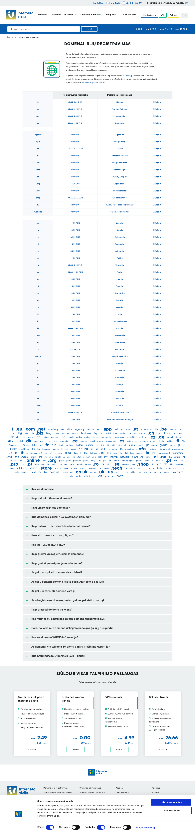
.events (144, 441)
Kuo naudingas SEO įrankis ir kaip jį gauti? (58, 656)
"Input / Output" (119, 177)
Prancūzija (120, 293)
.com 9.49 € (166, 29)
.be (38, 230)
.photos (139, 461)
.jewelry (33, 453)
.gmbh (140, 445)
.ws (93, 476)
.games (89, 445)
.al (93, 429)
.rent (72, 464)
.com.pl (159, 460)
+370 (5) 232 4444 (134, 3)
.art (38, 149)
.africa (69, 429)
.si (38, 391)
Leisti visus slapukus (171, 802)
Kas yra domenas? (42, 489)
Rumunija (119, 377)
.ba (156, 429)
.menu (33, 457)
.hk (33, 449)
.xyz (99, 476)
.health (13, 449)
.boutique (65, 433)
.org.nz (38, 356)
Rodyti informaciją (145, 827)
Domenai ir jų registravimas (55, 788)
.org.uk (93, 472)
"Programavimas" (119, 163)
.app (38, 142)
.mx (99, 457)
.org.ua (65, 472)
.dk (28, 441)
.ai (88, 429)
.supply (74, 468)
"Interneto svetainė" (119, 212)
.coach (71, 437)
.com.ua (38, 405)
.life (86, 453)
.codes (79, 437)
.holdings (46, 449)
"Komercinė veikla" (120, 156)
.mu (94, 457)
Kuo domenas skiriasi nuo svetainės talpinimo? (61, 517)
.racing (54, 464)
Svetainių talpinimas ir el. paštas (57, 793)
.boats (56, 433)
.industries (129, 449)
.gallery (79, 445)
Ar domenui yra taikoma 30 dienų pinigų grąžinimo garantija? (70, 647)
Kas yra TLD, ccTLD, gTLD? (48, 545)
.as (122, 429)
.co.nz (13, 460)
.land (60, 453)
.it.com (95, 437)
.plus (175, 461)
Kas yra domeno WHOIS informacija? (54, 637)
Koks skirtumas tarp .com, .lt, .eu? (52, 535)
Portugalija (119, 370)
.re (60, 464)
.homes (55, 449)
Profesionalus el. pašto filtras (92, 793)
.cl (163, 433)
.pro (38, 191)
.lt (38, 102)
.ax (151, 429)
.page (61, 461)
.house (73, 449)
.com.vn (157, 472)
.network (124, 457)
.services (125, 464)
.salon (108, 464)
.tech (116, 468)
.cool (140, 437)
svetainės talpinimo (90, 83)
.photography (127, 461)
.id (91, 449)
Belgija (119, 230)
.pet (104, 461)
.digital (19, 441)
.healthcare (24, 449)
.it (38, 314)
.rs (102, 464)
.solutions (21, 468)
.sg (133, 464)
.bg (20, 433)
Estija (119, 272)
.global (131, 445)
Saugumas (111, 15)
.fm (40, 445)
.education (64, 441)
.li (81, 453)
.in (121, 449)
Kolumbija (119, 251)
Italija (119, 314)
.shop (37, 198)
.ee (38, 272)
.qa (47, 464)
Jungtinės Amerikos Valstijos (119, 420)
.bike (26, 433)
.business (86, 433)
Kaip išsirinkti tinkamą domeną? (51, 498)
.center (142, 433)
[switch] (76, 827)
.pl (38, 363)
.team (106, 468)
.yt (112, 476)
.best (180, 429)
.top (174, 468)
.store (45, 468)
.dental (170, 437)
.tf (143, 468)
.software (179, 464)
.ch (38, 244)
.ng (141, 457)
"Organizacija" (119, 184)
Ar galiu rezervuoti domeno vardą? (53, 591)
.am (98, 429)
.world (86, 476)
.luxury (139, 453)
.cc (135, 433)
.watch (166, 472)
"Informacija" (119, 170)
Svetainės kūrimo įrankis (90, 788)
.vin (139, 472)
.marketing (178, 453)
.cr (146, 437)
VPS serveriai (129, 15)
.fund (60, 445)
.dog (36, 441)
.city (158, 433)
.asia (128, 429)
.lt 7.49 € (138, 29)
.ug (71, 472)
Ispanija (119, 279)
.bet (13, 433)
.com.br (75, 433)
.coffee (87, 437)
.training (24, 472)
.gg (107, 445)
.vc (121, 472)
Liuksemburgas (120, 321)
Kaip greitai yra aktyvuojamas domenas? (57, 563)
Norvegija (119, 349)
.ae (62, 429)
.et (136, 441)
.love (115, 453)
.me (38, 335)
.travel (33, 472)
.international (164, 449)
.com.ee (83, 441)
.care (115, 433)
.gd (97, 445)
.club (23, 437)
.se (38, 384)
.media (25, 457)
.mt (79, 457)
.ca (101, 433)
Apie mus (156, 788)
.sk (38, 398)
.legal (68, 453)
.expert (153, 441)
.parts (85, 461)
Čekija (120, 258)
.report (88, 464)
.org (38, 184)
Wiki (162, 15)
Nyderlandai (119, 342)
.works (78, 476)
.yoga (106, 476)
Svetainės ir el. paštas (62, 15)
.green (154, 445)
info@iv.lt (115, 3)
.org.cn (31, 437)
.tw (45, 472)
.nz (183, 457)
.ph (110, 461)
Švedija (119, 384)
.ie (96, 449)
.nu (170, 457)
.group (163, 445)
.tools (168, 468)
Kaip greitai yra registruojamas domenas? (57, 554)
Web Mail (173, 15)
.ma (153, 453)
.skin (171, 464)
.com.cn (55, 437)
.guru (180, 445)
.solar (11, 468)
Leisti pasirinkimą (171, 810)
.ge (102, 445)
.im (108, 449)
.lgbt (76, 453)
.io (38, 177)
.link (101, 453)
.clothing (178, 433)
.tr (10, 472)
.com (38, 116)
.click (169, 433)
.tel (138, 468)
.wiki (71, 476)
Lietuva (119, 102)
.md (9, 457)
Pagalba (119, 788)
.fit (19, 445)
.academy (53, 429)
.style (66, 468)
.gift (113, 445)
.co (38, 251)
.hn (38, 449)
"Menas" (120, 149)
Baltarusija (120, 237)
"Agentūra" (119, 135)
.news (135, 457)
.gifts (119, 445)
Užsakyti (32, 750)
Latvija (119, 328)
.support (82, 468)
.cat (129, 433)
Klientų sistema (149, 15)
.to (153, 468)
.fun (53, 445)
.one (20, 460)
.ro (38, 377)
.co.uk (81, 472)
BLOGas (155, 793)
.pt (38, 370)
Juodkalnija (119, 335)
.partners (77, 461)
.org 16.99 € (181, 29)
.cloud (14, 437)
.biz (38, 156)
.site (158, 464)
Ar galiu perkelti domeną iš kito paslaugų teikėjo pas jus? (67, 582)
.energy (100, 441)
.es (38, 279)
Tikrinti (89, 29)
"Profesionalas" (119, 191)
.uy (116, 472)
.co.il (102, 449)
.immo (114, 449)
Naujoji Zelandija (120, 356)
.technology (129, 468)
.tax (100, 468)
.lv (38, 328)
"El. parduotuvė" (119, 198)
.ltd (121, 453)
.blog (48, 433)
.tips (148, 468)
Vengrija (119, 307)
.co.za (119, 476)
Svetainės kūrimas (89, 15)
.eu (38, 109)
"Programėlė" (119, 142)
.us (38, 420)
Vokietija (119, 265)
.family (161, 441)
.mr (73, 457)
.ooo (44, 461)
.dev (38, 163)
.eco (55, 441)
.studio (58, 468)
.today (160, 468)
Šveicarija (119, 244)
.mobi (58, 457)
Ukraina (119, 405)
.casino (123, 433)
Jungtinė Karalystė (120, 412)
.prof (22, 464)
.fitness (26, 445)
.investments (177, 449)
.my (105, 457)
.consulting (131, 437)
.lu (38, 321)
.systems (92, 468)
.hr (80, 449)
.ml (46, 457)
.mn (51, 457)
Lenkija (119, 363)
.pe (99, 460)
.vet (126, 472)
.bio (32, 433)
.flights (34, 445)
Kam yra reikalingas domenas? (50, 508)
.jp (40, 453)
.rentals (79, 464)
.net (38, 123)
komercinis (120, 116)
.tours (181, 468)
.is (16, 453)
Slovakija (119, 398)
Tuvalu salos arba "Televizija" (120, 205)
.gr (38, 300)
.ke (46, 453)
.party (92, 461)
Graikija (119, 300)
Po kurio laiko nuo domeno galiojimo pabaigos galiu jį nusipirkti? (72, 628)
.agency (38, 135)
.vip (145, 472)
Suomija (119, 286)
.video (133, 472)
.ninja (148, 457)
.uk (38, 412)
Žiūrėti (156, 102)
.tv (38, 205)
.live (109, 453)
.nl (38, 342)
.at (38, 223)
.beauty (172, 429)
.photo (116, 461)
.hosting (64, 449)
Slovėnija (119, 391)
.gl (125, 445)
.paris (68, 461)
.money (66, 457)
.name (114, 457)
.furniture (69, 445)
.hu (38, 307)
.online (32, 460)
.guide (172, 445)
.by (38, 237)
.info (38, 170)
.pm (181, 461)
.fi (38, 286)
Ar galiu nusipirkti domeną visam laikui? (56, 572)
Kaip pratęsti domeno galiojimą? (52, 610)
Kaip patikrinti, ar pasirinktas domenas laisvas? (61, 526)
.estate (130, 441)
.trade (16, 472)
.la (55, 453)
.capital (107, 433)
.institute (152, 449)
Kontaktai (98, 3)
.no (38, 349)
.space (33, 468)
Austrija (119, 223)
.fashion (169, 441)
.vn (150, 472)
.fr (38, 293)
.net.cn (45, 437)
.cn (38, 437)
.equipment (111, 441)
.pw (42, 464)
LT (183, 15)
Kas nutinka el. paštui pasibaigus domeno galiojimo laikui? (68, 619)
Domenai (42, 15)
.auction (144, 429)
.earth (43, 441)
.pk (152, 461)
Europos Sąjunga (119, 109)
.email (92, 441)
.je (27, 453)
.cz (38, 258)
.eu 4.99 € (151, 29)
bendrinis (119, 123)
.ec (49, 441)
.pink (147, 461)
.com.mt (86, 457)
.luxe (132, 453)
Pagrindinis (11, 37)
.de (38, 265)
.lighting (93, 453)
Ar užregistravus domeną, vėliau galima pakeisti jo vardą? (67, 600)
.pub (37, 464)
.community (106, 437)
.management (164, 453)
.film (183, 441)
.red (65, 464)
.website (38, 212)
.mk (40, 457)
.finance (12, 445)
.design (179, 437)
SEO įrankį (125, 76)
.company (118, 437)
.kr (50, 453)
